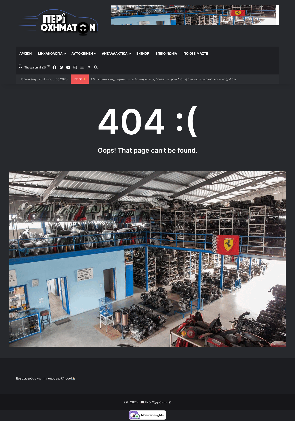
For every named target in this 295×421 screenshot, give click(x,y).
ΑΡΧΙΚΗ (25, 53)
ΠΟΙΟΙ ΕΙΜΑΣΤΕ (195, 53)
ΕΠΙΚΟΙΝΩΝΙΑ (166, 53)
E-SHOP (142, 53)
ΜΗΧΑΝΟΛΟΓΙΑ (50, 53)
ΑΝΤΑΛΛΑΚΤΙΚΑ (114, 53)
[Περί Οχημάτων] (57, 23)
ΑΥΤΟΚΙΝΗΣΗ (82, 53)
